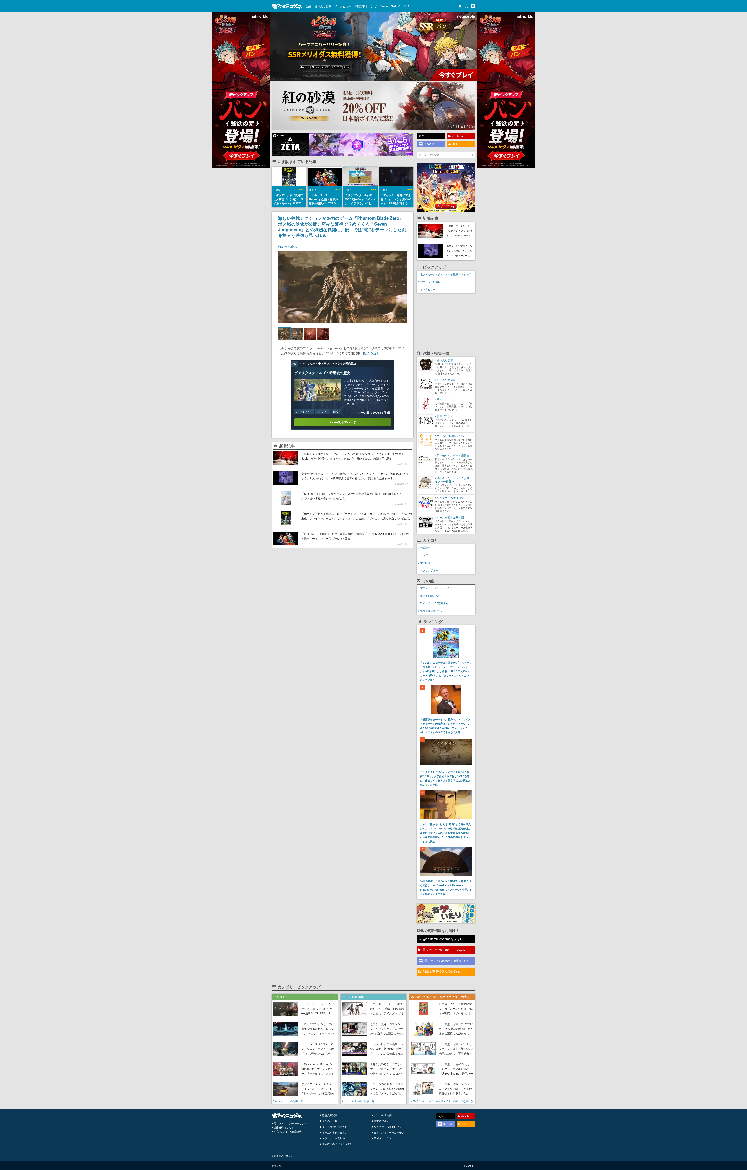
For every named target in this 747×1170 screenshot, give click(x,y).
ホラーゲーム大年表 (333, 1138)
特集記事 (359, 6)
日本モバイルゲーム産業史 (389, 1132)
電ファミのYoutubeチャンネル (444, 950)
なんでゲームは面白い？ (388, 1127)
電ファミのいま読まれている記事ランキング (445, 274)
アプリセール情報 (430, 282)
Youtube (457, 136)
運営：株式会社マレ (431, 611)
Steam (384, 6)
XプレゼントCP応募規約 (434, 603)
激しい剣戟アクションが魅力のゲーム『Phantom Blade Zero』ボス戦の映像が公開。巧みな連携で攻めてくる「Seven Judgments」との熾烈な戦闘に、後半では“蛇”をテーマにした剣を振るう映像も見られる (342, 226)
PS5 (406, 6)
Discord (428, 144)
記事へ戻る (289, 246)
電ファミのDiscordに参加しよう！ (448, 960)
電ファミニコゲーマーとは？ (436, 588)
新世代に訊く (381, 1121)
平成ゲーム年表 (383, 1138)
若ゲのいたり (329, 1121)
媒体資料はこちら (430, 595)
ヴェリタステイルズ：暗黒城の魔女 (322, 372)
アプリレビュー (429, 570)
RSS (455, 144)
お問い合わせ (279, 1165)
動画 (308, 6)
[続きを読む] (371, 353)
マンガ (372, 6)
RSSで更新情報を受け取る (441, 971)
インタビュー (342, 6)
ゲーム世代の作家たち (334, 1127)
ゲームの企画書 (383, 1115)
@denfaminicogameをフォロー (444, 939)
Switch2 (396, 6)
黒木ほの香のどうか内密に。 (338, 1144)
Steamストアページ (343, 422)
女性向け (425, 563)
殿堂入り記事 (323, 6)
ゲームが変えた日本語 (334, 1132)
